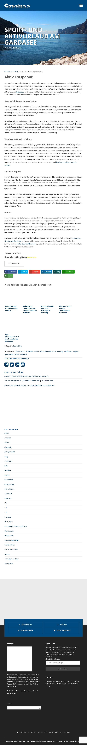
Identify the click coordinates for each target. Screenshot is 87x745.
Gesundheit (8, 480)
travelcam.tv (8, 72)
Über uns (63, 625)
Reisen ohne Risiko (11, 549)
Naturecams (8, 535)
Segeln (75, 351)
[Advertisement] (43, 408)
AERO (6, 433)
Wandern (23, 354)
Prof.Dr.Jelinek (9, 545)
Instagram (66, 732)
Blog (20, 346)
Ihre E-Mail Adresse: (53, 659)
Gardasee (20, 92)
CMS (6, 466)
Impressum (61, 741)
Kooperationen (26, 631)
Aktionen (7, 438)
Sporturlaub (8, 354)
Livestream (8, 522)
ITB (5, 512)
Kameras (7, 517)
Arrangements (9, 452)
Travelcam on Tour (11, 559)
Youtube (54, 732)
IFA (5, 503)
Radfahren (68, 351)
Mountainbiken (45, 351)
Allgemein (8, 447)
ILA (5, 508)
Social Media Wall (63, 631)
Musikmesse (9, 531)
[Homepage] (17, 5)
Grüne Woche (9, 489)
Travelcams (8, 563)
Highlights (8, 498)
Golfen (36, 351)
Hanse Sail (8, 494)
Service (7, 554)
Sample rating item (15, 257)
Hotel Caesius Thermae (26, 244)
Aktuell (16, 72)
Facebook (22, 732)
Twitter (33, 732)
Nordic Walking (57, 351)
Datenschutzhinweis (73, 741)
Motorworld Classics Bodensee (15, 526)
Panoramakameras (11, 540)
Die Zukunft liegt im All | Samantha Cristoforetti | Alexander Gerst (28, 381)
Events (6, 475)
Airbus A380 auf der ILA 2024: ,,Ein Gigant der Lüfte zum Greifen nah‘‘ (29, 385)
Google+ (43, 732)
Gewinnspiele (9, 484)
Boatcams (8, 461)
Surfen (16, 354)
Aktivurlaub (20, 351)
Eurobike (7, 470)
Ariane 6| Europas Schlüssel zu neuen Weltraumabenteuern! (26, 376)
